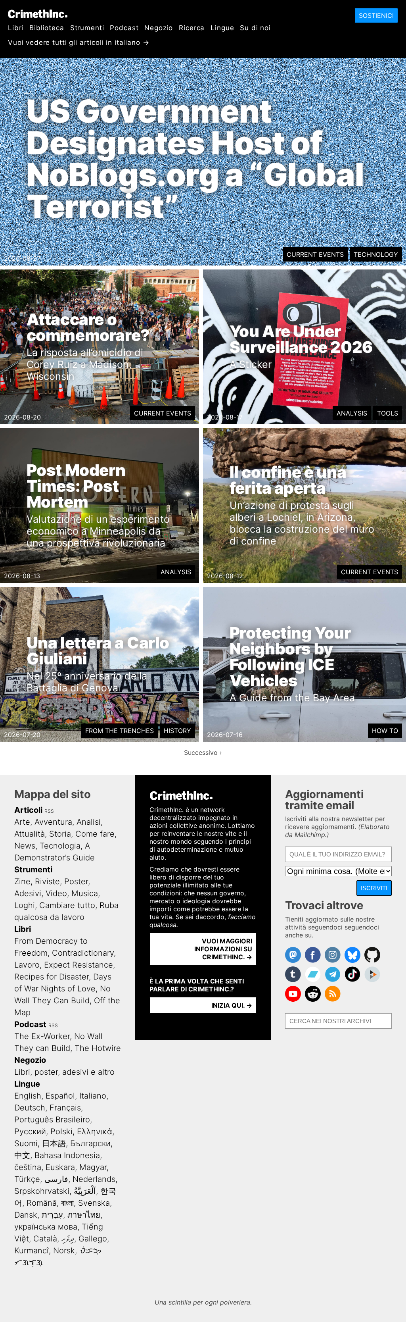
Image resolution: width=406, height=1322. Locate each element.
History (177, 731)
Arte (22, 822)
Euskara (60, 1167)
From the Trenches (119, 731)
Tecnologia (60, 846)
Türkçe (27, 1179)
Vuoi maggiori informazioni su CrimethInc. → (223, 949)
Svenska (94, 1203)
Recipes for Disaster (51, 976)
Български (90, 1143)
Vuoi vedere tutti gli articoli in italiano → (78, 42)
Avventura (53, 822)
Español (60, 1096)
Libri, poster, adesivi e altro (64, 1072)
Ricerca (192, 28)
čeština (27, 1167)
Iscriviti (374, 888)
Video (56, 893)
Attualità (29, 834)
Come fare (95, 834)
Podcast (124, 28)
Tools (387, 413)
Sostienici (376, 15)
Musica (84, 893)
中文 (22, 1155)
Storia (60, 834)
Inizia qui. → (231, 1005)
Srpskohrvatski (41, 1191)
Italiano (92, 1096)
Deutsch (29, 1107)
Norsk (64, 1250)
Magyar (93, 1167)
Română (42, 1203)
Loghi (24, 905)
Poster (76, 881)
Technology (376, 254)
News (24, 846)
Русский (30, 1131)
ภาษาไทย (83, 1215)
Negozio (158, 28)
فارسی (56, 1179)
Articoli (28, 810)
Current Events (315, 254)
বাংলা (67, 1203)
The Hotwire (98, 1048)
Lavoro (27, 965)
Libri (15, 28)
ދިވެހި (67, 1238)
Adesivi (27, 893)
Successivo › (203, 752)
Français (65, 1107)
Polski (61, 1131)
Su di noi (255, 28)
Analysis (352, 413)
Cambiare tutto (67, 905)
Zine (22, 881)
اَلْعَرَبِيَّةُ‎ (85, 1191)
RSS (49, 811)
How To (385, 731)
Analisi (89, 822)
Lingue (222, 28)
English (27, 1096)
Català (45, 1238)
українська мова (45, 1227)
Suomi (26, 1143)
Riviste (47, 881)
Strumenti (87, 28)
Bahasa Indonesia (67, 1155)
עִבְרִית (52, 1215)
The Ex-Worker (42, 1036)
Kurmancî (31, 1250)
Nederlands (94, 1179)
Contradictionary (83, 953)
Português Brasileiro (52, 1119)
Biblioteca (46, 28)
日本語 (54, 1143)
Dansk (25, 1215)
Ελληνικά (94, 1131)
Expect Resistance (78, 965)
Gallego (93, 1238)
